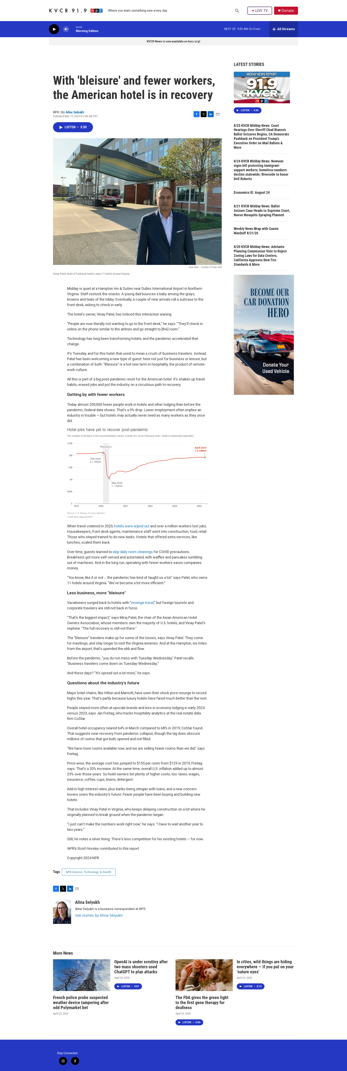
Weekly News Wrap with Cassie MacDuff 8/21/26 (256, 230)
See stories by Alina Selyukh (99, 915)
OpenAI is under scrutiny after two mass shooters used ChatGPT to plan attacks (141, 966)
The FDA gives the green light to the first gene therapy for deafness (202, 1002)
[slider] (72, 29)
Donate (288, 10)
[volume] (66, 29)
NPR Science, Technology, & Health (88, 872)
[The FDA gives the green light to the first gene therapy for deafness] (204, 975)
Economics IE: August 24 (252, 192)
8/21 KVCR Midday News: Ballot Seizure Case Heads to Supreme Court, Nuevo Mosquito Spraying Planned (262, 210)
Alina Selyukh (75, 112)
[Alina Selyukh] (62, 912)
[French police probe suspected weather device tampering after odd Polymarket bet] (81, 975)
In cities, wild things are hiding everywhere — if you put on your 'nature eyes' (265, 966)
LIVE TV (261, 10)
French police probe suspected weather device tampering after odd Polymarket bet (81, 1002)
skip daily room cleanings (133, 552)
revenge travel (142, 603)
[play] (54, 29)
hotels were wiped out (131, 526)
